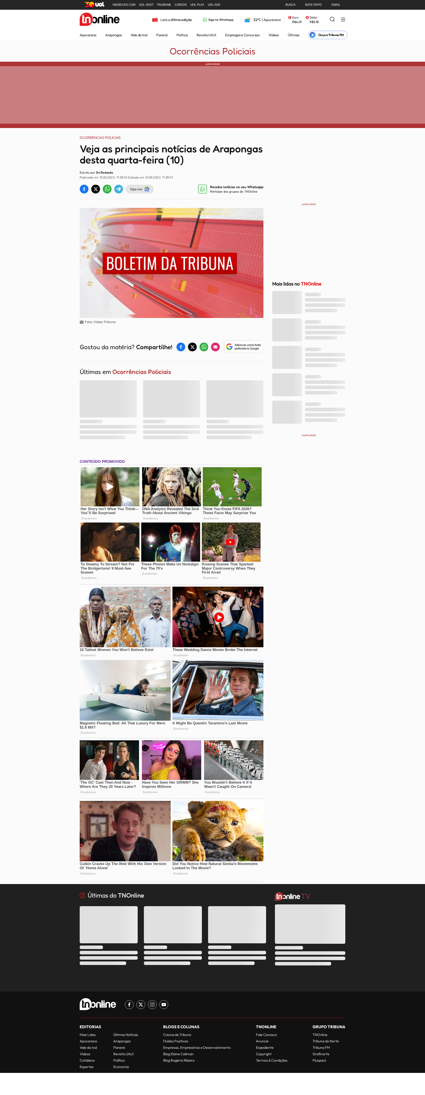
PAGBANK (164, 4)
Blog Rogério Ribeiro (179, 1060)
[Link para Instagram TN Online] (152, 1004)
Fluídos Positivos (175, 1041)
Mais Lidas (88, 1034)
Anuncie (262, 1041)
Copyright (264, 1054)
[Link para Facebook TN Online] (129, 1004)
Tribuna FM (321, 1047)
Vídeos (274, 35)
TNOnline (320, 1034)
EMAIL (335, 4)
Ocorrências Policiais (212, 51)
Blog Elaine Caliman (178, 1054)
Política (182, 35)
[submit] (332, 19)
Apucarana (88, 35)
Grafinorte (321, 1054)
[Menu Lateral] (343, 20)
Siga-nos (136, 189)
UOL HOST (146, 4)
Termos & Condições (272, 1060)
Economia (121, 1066)
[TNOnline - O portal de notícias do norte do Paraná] (100, 20)
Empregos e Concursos (242, 35)
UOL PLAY (197, 4)
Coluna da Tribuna (177, 1034)
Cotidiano (87, 1060)
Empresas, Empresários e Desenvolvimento (197, 1047)
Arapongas (113, 35)
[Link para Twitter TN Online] (140, 1004)
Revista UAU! (206, 35)
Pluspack (319, 1060)
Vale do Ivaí (139, 35)
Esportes (87, 1066)
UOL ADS (214, 4)
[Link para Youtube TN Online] (163, 1004)
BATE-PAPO (313, 4)
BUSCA (291, 4)
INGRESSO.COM (124, 4)
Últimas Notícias (125, 1034)
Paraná (161, 35)
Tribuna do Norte (326, 1041)
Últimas (293, 35)
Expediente (265, 1047)
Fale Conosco (266, 1034)
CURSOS (181, 4)
